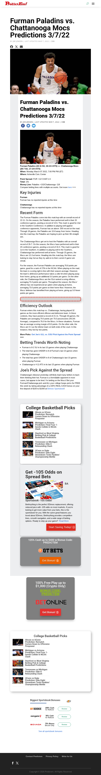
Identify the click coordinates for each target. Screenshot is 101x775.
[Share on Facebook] (11, 46)
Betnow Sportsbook (55, 389)
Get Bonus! (48, 560)
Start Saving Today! (60, 527)
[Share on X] (16, 46)
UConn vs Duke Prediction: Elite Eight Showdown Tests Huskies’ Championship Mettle (47, 453)
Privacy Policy (52, 756)
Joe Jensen (18, 41)
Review (64, 709)
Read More (64, 521)
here (70, 187)
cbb (53, 41)
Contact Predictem (34, 756)
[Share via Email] (21, 46)
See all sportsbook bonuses (50, 731)
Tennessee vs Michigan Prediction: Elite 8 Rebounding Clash (46, 444)
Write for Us (67, 756)
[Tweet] (28, 126)
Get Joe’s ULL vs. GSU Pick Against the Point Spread (56, 334)
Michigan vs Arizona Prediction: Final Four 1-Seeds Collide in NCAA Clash (46, 425)
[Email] (34, 126)
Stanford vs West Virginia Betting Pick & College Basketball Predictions (47, 435)
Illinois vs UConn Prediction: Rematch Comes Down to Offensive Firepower (47, 415)
